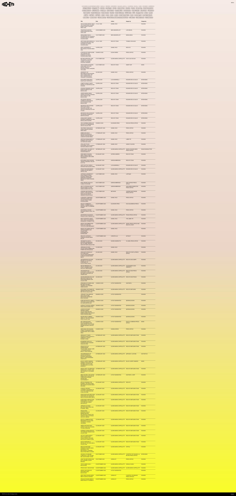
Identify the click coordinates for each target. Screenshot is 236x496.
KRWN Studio (128, 12)
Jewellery (128, 8)
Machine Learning (102, 17)
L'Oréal (146, 12)
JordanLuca (103, 10)
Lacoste (150, 12)
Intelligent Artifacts (87, 8)
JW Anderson (143, 10)
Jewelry (133, 8)
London (116, 15)
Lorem (131, 15)
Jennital (114, 8)
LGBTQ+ (86, 15)
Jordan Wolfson (110, 10)
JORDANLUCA (95, 10)
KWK (134, 12)
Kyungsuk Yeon (139, 12)
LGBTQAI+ (91, 15)
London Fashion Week (124, 15)
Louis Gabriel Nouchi (147, 15)
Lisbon (103, 15)
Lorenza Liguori (138, 15)
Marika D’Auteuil (149, 17)
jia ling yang (139, 8)
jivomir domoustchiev (148, 8)
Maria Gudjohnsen (140, 17)
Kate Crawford (87, 12)
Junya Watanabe (135, 10)
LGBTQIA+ (97, 15)
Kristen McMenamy (119, 12)
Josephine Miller (118, 10)
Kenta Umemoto (105, 12)
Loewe (107, 15)
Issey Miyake (108, 8)
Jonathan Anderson (86, 10)
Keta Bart (112, 12)
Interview (102, 8)
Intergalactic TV (95, 8)
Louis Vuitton (86, 17)
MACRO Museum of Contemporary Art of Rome (117, 17)
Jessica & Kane (121, 8)
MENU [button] (232, 2)
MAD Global (132, 17)
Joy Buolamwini (127, 10)
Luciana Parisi (93, 17)
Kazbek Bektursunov (95, 12)
